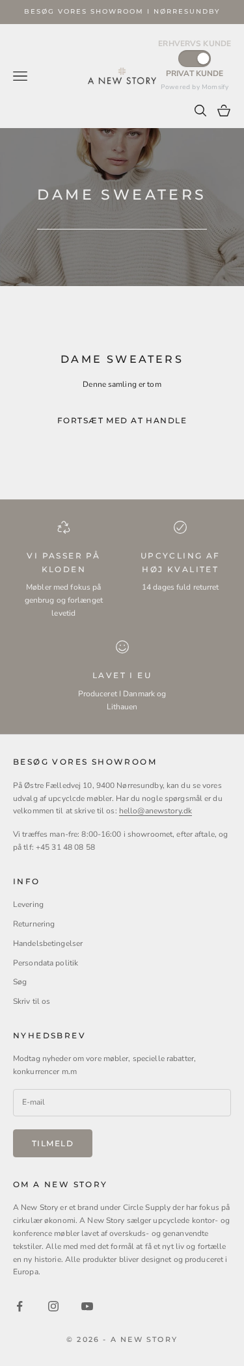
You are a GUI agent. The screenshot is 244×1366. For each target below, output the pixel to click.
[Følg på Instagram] (53, 1306)
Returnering (34, 924)
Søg (20, 982)
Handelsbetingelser (48, 943)
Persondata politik (45, 963)
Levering (28, 904)
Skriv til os (31, 1001)
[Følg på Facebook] (19, 1306)
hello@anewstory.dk (155, 811)
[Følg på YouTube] (87, 1306)
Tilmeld (53, 1143)
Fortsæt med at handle (122, 420)
